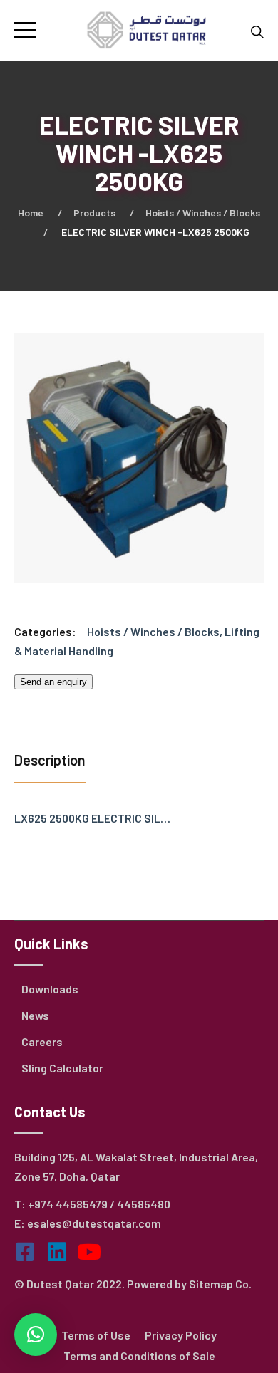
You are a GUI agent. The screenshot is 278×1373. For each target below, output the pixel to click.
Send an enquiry (53, 682)
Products (94, 213)
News (35, 1015)
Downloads (49, 989)
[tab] (53, 762)
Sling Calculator (62, 1068)
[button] (35, 1334)
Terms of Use (95, 1335)
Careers (42, 1041)
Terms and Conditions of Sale (139, 1355)
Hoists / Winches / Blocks (202, 213)
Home (30, 213)
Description (50, 759)
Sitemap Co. (220, 1283)
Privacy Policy (181, 1335)
